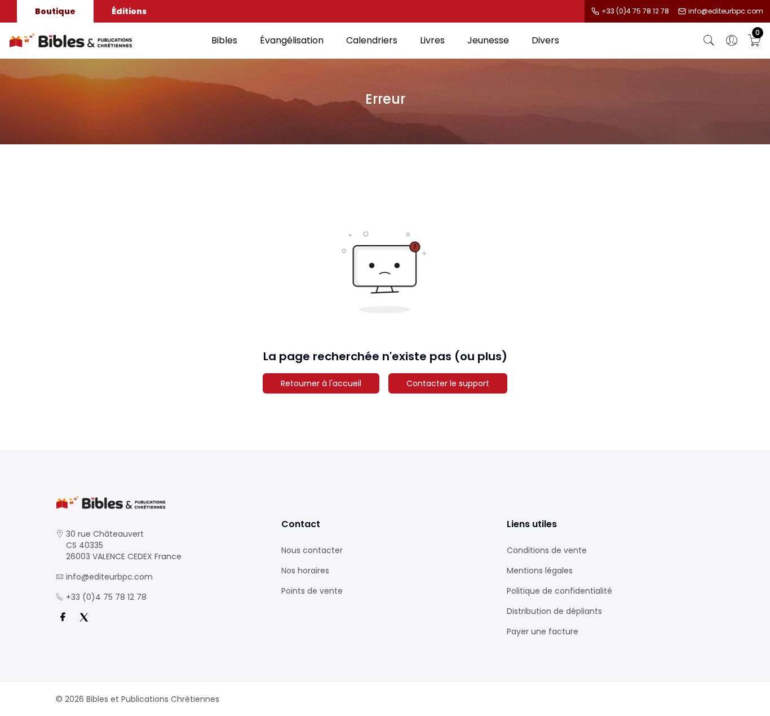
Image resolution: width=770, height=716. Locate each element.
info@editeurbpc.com (725, 11)
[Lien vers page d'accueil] (104, 40)
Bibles (224, 40)
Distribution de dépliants (554, 611)
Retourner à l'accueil (321, 383)
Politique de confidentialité (559, 590)
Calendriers (371, 40)
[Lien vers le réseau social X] (84, 617)
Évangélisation (292, 40)
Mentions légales (540, 570)
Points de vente (312, 590)
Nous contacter (312, 550)
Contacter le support (447, 383)
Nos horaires (305, 570)
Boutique (55, 11)
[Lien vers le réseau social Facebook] (62, 617)
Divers (545, 40)
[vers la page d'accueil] (159, 502)
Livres (432, 40)
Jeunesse (488, 40)
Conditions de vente (547, 550)
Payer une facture (542, 631)
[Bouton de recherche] (709, 41)
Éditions (129, 11)
